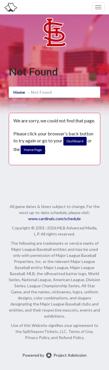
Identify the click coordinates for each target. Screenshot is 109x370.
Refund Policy (71, 337)
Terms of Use (80, 331)
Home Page (33, 150)
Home (19, 92)
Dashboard (75, 141)
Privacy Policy (37, 337)
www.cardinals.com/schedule (54, 218)
